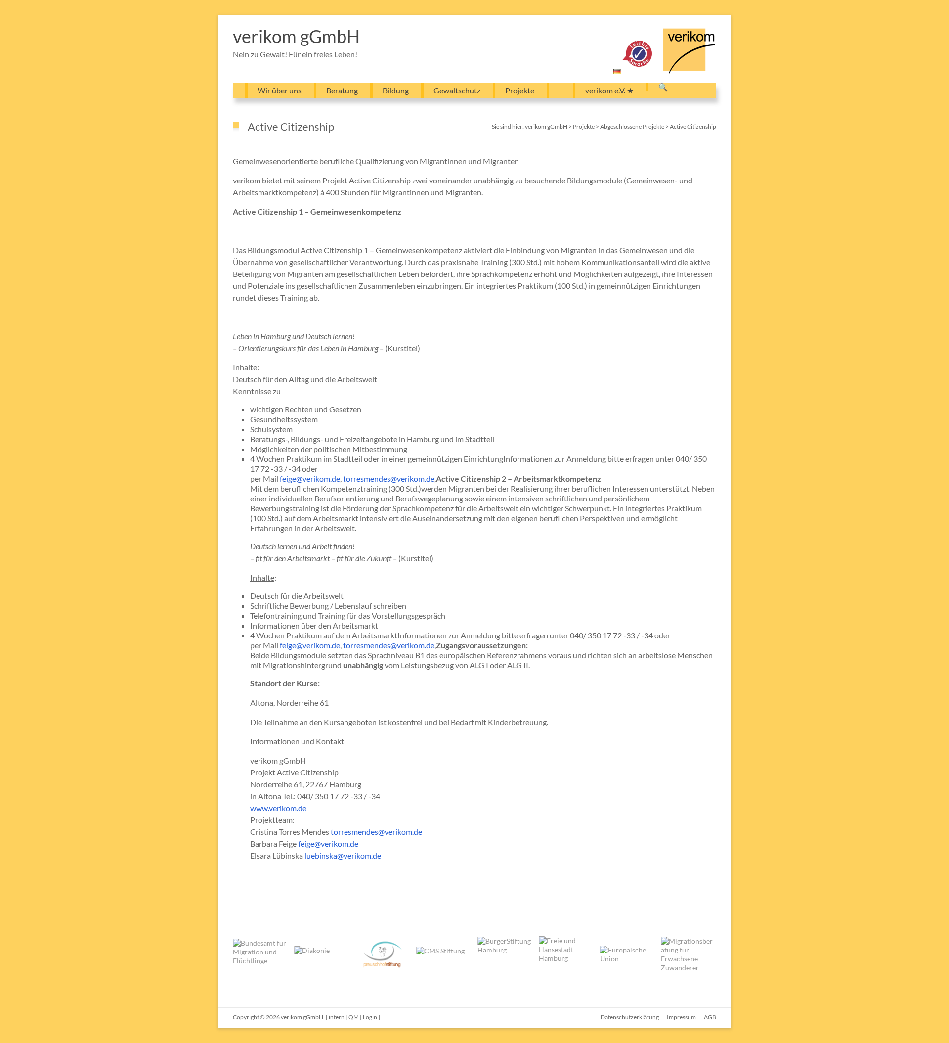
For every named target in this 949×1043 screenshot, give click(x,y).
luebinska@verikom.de (342, 855)
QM (353, 1017)
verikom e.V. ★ (609, 90)
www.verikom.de (278, 808)
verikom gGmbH (296, 36)
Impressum (681, 1017)
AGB (710, 1017)
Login (370, 1017)
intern (337, 1017)
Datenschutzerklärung (630, 1017)
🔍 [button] (663, 87)
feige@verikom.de (310, 478)
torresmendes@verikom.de (388, 478)
